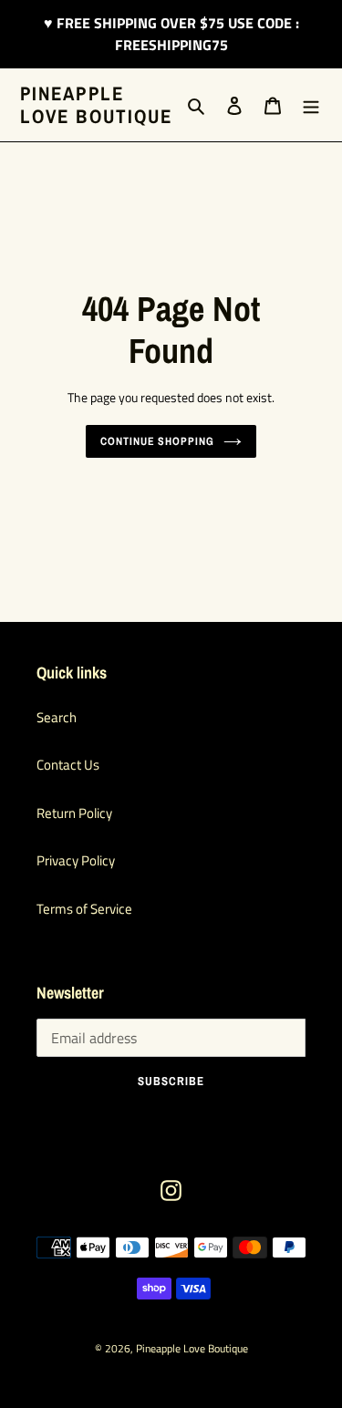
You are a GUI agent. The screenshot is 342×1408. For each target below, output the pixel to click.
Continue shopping (157, 441)
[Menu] (311, 105)
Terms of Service (84, 908)
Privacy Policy (75, 860)
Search (56, 717)
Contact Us (67, 764)
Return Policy (74, 812)
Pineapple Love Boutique (96, 105)
